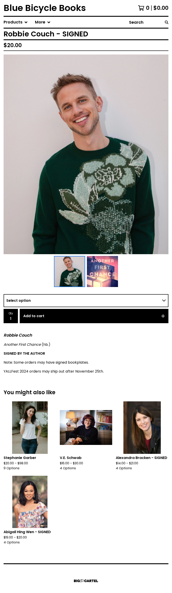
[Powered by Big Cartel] (86, 581)
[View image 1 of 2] (69, 271)
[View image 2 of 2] (102, 271)
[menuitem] (16, 22)
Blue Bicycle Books (45, 8)
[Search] (166, 22)
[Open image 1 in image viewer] (86, 154)
